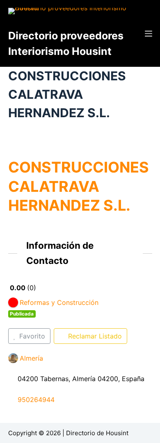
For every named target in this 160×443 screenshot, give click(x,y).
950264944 (36, 399)
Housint (117, 433)
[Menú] (148, 33)
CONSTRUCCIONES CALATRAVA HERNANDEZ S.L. (78, 186)
